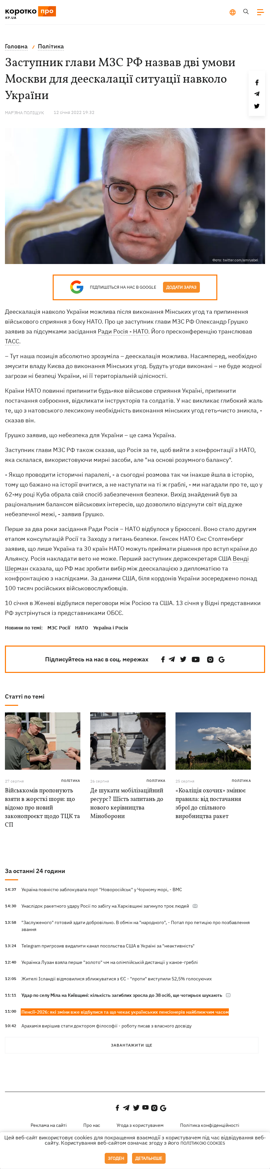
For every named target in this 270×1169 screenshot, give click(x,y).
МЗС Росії (58, 627)
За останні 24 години (35, 871)
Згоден (116, 1158)
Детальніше (148, 1158)
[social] (163, 659)
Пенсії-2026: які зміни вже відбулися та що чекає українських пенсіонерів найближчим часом (125, 1012)
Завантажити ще (131, 1045)
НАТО (81, 627)
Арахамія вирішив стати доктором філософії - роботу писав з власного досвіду (106, 1026)
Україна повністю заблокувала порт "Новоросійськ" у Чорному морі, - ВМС (101, 889)
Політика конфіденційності (209, 1125)
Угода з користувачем (140, 1125)
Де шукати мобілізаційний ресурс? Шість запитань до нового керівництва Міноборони (126, 804)
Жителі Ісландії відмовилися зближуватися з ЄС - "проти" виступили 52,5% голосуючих (116, 979)
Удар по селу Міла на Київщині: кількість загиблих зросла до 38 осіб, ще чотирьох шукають (121, 995)
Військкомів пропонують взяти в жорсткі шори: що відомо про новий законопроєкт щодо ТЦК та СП (42, 808)
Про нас (91, 1125)
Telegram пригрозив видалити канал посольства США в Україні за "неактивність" (108, 946)
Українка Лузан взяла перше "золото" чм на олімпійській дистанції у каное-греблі (109, 962)
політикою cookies (202, 1143)
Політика (70, 781)
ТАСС (12, 341)
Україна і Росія (110, 627)
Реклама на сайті (49, 1125)
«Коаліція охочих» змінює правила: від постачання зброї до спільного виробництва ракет (211, 804)
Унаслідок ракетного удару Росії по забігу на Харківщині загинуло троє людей (105, 906)
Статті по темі (24, 696)
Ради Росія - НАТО (123, 331)
